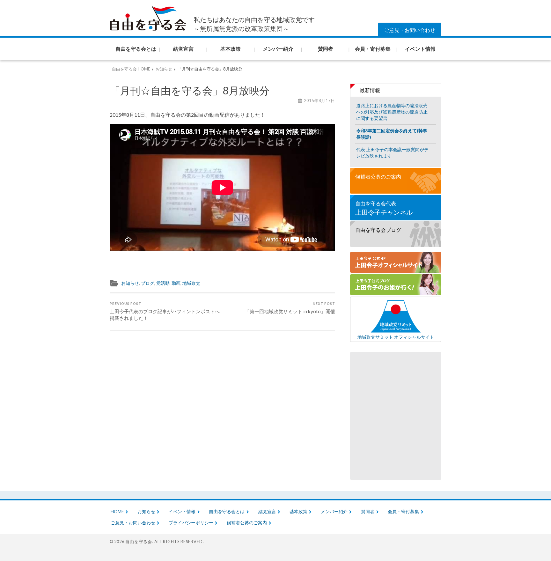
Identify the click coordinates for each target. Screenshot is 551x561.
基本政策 (298, 511)
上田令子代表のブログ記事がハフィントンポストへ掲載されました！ (165, 311)
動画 (176, 283)
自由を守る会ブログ (378, 230)
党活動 (163, 283)
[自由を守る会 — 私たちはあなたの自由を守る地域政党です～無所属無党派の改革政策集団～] (148, 18)
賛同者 (367, 511)
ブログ (147, 283)
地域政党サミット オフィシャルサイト (395, 336)
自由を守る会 (138, 541)
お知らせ (130, 283)
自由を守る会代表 (384, 208)
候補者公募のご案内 (378, 176)
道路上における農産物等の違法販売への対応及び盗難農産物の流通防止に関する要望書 (392, 112)
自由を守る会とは (227, 511)
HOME (117, 511)
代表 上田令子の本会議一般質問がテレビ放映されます (392, 153)
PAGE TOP (532, 542)
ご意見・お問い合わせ (409, 30)
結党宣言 (267, 511)
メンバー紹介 (334, 511)
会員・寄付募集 (403, 511)
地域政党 (191, 283)
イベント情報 (182, 511)
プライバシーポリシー (191, 522)
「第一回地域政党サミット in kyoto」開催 (290, 307)
